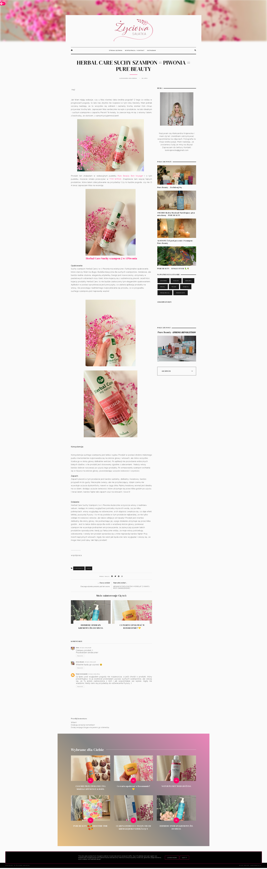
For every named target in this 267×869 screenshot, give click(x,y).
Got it (184, 857)
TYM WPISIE (115, 179)
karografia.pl (256, 865)
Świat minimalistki (82, 674)
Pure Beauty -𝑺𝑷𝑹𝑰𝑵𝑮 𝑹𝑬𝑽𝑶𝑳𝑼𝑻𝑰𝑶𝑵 (177, 332)
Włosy (174, 287)
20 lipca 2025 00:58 (85, 647)
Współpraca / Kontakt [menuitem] (134, 50)
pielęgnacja (165, 293)
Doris (77, 647)
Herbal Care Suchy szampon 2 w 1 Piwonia (111, 258)
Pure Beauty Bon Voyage (129, 176)
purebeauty (180, 293)
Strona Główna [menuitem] (115, 50)
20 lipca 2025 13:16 (90, 662)
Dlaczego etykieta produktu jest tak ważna (95, 586)
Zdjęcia (186, 287)
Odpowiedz (80, 655)
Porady (176, 280)
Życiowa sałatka (23, 865)
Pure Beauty (78, 568)
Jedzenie (163, 280)
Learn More (172, 857)
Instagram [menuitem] (151, 50)
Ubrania (188, 280)
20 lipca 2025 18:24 (94, 674)
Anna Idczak (80, 662)
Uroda (88, 568)
